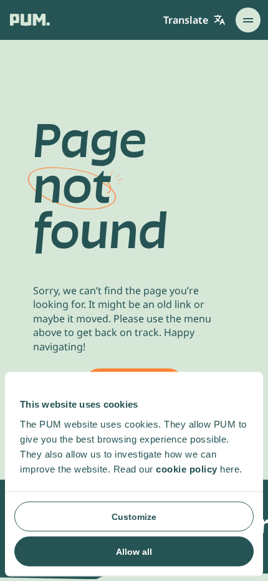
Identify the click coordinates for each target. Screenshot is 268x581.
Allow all (134, 551)
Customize (134, 516)
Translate (185, 20)
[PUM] (30, 19)
